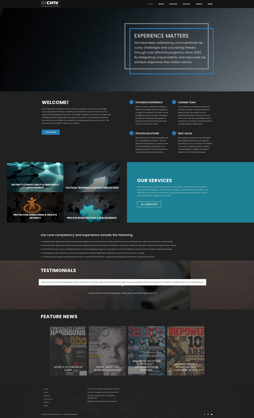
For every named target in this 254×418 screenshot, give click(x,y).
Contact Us (48, 399)
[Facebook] (205, 414)
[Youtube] (212, 414)
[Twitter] (208, 414)
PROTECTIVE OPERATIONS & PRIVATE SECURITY (104, 389)
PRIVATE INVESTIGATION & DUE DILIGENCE (102, 401)
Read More (35, 189)
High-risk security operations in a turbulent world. (186, 367)
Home (150, 4)
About (161, 4)
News (210, 4)
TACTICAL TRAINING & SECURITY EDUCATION (103, 392)
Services (173, 4)
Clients (199, 4)
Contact (186, 4)
